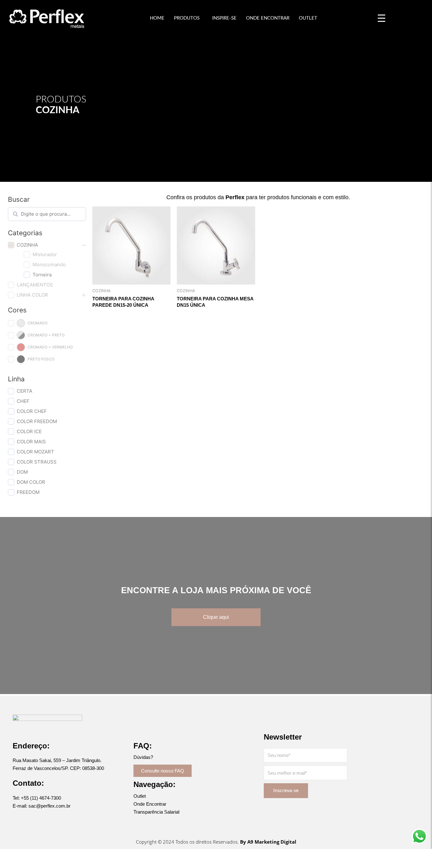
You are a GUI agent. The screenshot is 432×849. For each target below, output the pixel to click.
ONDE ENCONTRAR (267, 18)
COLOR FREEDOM (37, 421)
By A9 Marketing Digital (268, 842)
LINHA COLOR (32, 295)
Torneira (42, 275)
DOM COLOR (31, 482)
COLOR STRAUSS (37, 462)
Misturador (45, 254)
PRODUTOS (187, 18)
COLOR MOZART (35, 452)
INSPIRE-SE (224, 18)
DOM (22, 472)
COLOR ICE (29, 431)
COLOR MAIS (31, 442)
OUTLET (308, 18)
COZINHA (27, 245)
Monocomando (49, 264)
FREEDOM (28, 492)
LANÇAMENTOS (35, 285)
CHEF (23, 401)
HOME (157, 18)
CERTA (24, 391)
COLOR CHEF (32, 411)
